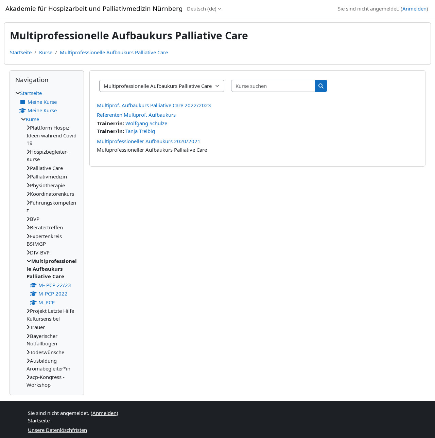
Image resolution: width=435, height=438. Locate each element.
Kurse (45, 52)
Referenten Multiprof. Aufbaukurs (136, 114)
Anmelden (414, 8)
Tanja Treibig (140, 131)
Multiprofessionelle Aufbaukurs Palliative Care (114, 52)
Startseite (21, 52)
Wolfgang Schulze (146, 123)
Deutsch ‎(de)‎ (201, 8)
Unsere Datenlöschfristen (57, 429)
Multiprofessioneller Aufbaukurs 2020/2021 (149, 141)
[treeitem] (46, 238)
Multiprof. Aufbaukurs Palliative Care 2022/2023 (154, 105)
